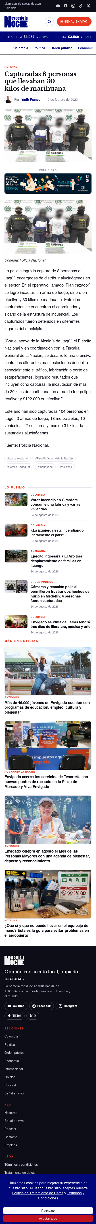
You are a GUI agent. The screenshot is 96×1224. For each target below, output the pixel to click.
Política (39, 48)
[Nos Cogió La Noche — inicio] (16, 21)
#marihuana (45, 467)
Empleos (10, 1144)
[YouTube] (58, 6)
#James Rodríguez (18, 467)
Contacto (10, 1136)
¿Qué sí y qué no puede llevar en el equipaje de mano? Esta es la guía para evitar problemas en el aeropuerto (46, 930)
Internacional (13, 1068)
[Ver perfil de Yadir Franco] (8, 99)
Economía (86, 48)
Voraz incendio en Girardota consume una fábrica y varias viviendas (55, 504)
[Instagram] (73, 6)
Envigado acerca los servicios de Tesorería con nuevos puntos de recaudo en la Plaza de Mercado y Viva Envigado (46, 781)
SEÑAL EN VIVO (76, 21)
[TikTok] (81, 6)
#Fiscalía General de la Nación (54, 458)
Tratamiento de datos (19, 1172)
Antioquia (38, 551)
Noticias (11, 66)
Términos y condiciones (21, 1164)
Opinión (9, 1076)
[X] (88, 6)
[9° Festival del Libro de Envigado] (48, 183)
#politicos (66, 467)
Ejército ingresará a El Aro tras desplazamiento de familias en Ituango (56, 560)
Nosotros (10, 1112)
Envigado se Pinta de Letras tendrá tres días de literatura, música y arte (60, 624)
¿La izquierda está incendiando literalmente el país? (57, 532)
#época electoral (17, 458)
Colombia (20, 48)
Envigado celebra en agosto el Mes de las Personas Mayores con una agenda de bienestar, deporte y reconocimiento (47, 856)
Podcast (10, 1085)
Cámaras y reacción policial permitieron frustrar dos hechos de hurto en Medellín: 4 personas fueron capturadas (60, 593)
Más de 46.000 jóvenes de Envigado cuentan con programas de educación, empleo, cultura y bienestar (47, 707)
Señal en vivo (14, 1093)
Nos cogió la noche (19, 771)
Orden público (61, 48)
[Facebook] (66, 6)
